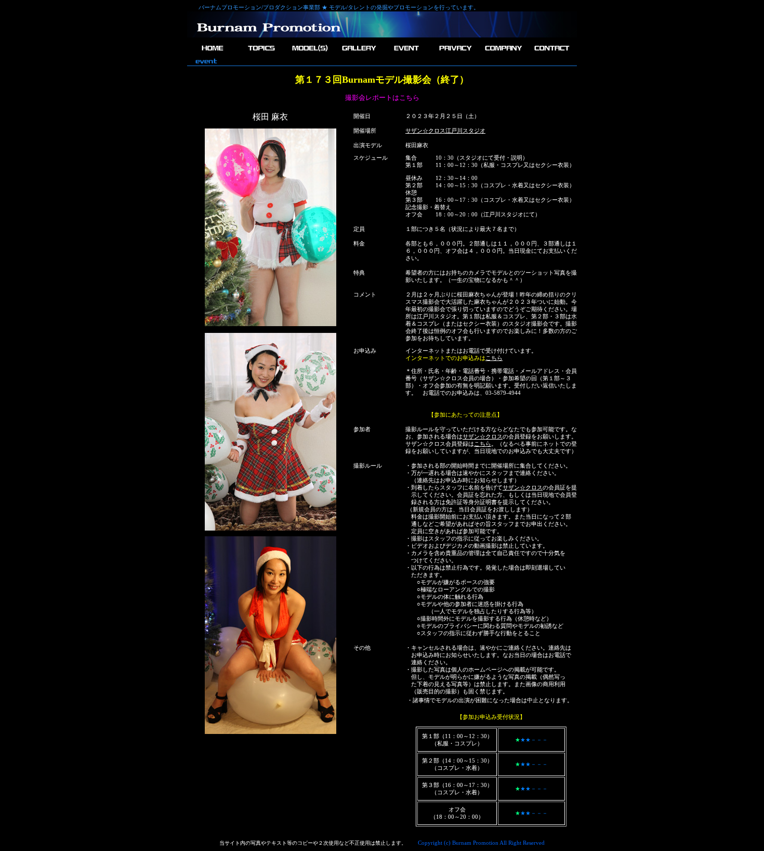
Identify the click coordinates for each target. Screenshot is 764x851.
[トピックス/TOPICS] (261, 54)
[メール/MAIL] (551, 54)
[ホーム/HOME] (213, 54)
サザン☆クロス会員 (448, 378)
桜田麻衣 (416, 145)
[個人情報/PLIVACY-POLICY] (454, 54)
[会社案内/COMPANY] (503, 54)
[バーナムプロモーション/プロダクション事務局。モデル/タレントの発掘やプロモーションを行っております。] (269, 35)
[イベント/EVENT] (406, 54)
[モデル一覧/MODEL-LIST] (309, 54)
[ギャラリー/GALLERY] (358, 54)
